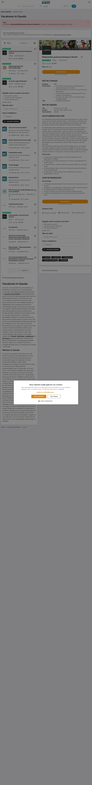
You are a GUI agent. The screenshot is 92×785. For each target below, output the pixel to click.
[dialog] (46, 392)
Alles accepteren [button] (38, 396)
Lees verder (67, 389)
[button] (46, 392)
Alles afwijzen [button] (54, 396)
